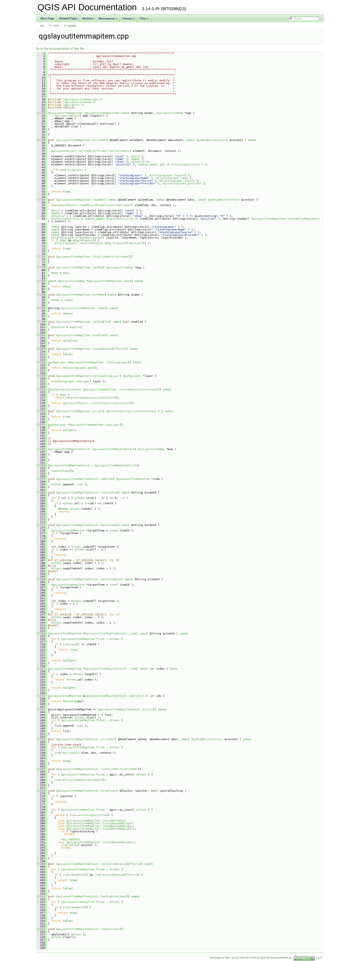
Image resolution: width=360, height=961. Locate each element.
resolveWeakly (90, 243)
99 (41, 321)
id (74, 644)
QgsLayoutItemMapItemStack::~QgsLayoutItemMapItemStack (92, 465)
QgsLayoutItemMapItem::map (109, 281)
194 (41, 579)
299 (41, 863)
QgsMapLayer (57, 362)
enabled (75, 327)
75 (41, 256)
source (190, 180)
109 (41, 348)
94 (41, 308)
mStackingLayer (71, 169)
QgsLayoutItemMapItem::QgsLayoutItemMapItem (83, 112)
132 (41, 411)
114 (41, 362)
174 (41, 525)
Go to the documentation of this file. (60, 48)
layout (72, 25)
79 (41, 267)
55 (41, 199)
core (56, 25)
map (65, 272)
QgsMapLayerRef (91, 237)
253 (41, 739)
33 (41, 140)
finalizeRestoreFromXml (83, 779)
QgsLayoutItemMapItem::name (83, 308)
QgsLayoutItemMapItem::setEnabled (83, 321)
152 (41, 465)
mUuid (135, 156)
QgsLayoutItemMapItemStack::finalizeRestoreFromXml (97, 769)
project (137, 243)
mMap (63, 240)
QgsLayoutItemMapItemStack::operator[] (115, 695)
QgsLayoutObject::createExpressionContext (96, 403)
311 (41, 896)
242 (41, 709)
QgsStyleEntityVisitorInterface (131, 411)
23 (41, 112)
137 (41, 424)
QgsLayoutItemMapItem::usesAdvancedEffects (90, 348)
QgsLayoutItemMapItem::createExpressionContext (120, 389)
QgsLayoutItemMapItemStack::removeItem (87, 492)
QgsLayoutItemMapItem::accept (79, 411)
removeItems (60, 470)
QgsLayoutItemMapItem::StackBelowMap (95, 820)
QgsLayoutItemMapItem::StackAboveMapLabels (100, 842)
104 (41, 335)
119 (41, 375)
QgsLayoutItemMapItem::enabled (80, 335)
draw (74, 845)
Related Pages (68, 18)
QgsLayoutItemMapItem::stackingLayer (99, 362)
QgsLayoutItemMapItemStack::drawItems (86, 790)
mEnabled (138, 161)
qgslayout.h (74, 104)
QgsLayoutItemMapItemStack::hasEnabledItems (91, 896)
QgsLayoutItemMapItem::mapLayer (95, 424)
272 (41, 790)
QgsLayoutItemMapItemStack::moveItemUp (87, 525)
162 (41, 492)
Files (143, 18)
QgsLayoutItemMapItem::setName (80, 294)
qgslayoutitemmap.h (80, 102)
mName (135, 159)
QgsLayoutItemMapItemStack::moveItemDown (88, 579)
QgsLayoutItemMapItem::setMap (79, 267)
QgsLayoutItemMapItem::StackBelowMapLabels (285, 218)
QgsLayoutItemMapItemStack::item (110, 633)
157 (41, 478)
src (42, 25)
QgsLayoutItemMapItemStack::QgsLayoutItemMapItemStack (91, 449)
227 (41, 668)
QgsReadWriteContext (212, 140)
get (90, 367)
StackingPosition (119, 218)
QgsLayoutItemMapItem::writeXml (81, 140)
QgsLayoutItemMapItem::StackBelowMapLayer (99, 826)
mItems (56, 484)
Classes (127, 18)
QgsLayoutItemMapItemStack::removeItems (88, 929)
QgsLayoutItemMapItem (133, 478)
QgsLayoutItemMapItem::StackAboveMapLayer (99, 823)
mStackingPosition (185, 164)
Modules (88, 18)
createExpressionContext (95, 397)
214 (41, 633)
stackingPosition (93, 815)
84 (41, 281)
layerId (180, 175)
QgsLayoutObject (67, 115)
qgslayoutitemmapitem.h (83, 99)
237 (41, 695)
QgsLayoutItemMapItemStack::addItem (84, 478)
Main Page (47, 18)
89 (41, 294)
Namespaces (107, 18)
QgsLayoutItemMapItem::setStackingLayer (88, 375)
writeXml (71, 752)
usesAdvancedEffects (120, 874)
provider (194, 183)
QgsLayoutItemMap (169, 112)
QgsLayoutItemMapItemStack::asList (125, 709)
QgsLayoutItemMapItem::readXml (80, 199)
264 (41, 769)
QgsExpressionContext (64, 389)
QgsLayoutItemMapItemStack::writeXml (85, 739)
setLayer (83, 381)
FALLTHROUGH (70, 839)
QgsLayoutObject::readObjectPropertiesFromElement (91, 205)
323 (41, 929)
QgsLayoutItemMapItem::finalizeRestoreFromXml (93, 256)
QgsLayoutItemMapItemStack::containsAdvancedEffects (98, 863)
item (79, 484)
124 (41, 389)
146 (41, 449)
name (184, 178)
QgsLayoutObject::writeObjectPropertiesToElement (90, 150)
